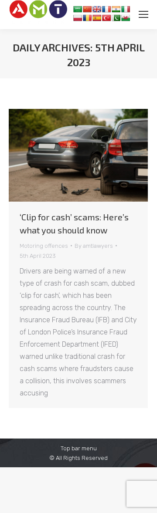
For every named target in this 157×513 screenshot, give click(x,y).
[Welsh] (125, 17)
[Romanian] (87, 17)
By (94, 246)
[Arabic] (77, 9)
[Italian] (125, 9)
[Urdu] (116, 17)
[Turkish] (106, 17)
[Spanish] (96, 17)
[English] (96, 9)
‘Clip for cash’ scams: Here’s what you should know (74, 223)
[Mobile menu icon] (143, 14)
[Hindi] (116, 9)
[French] (106, 9)
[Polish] (77, 17)
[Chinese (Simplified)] (87, 9)
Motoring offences (44, 246)
